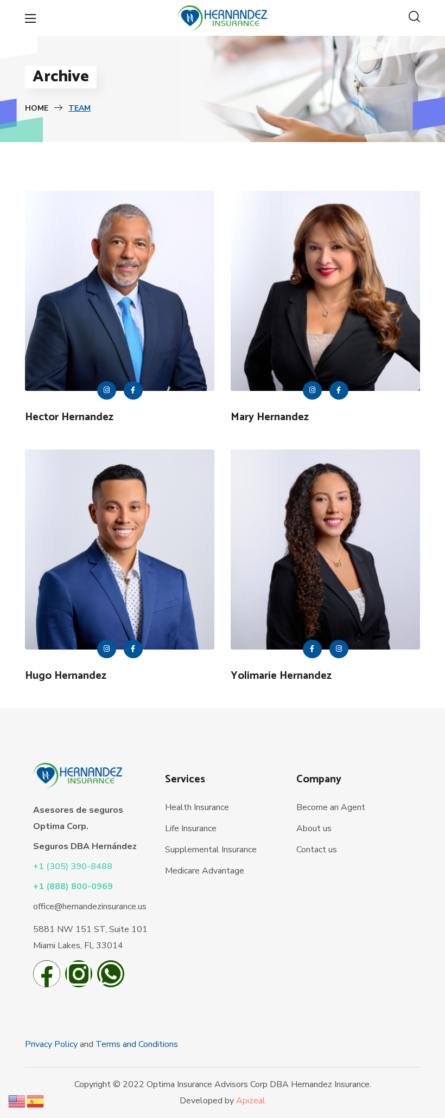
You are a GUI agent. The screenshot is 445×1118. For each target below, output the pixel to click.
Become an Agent (330, 807)
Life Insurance (191, 828)
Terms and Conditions (137, 1044)
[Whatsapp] (110, 976)
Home (36, 108)
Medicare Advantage (204, 871)
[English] (17, 1101)
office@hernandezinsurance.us (90, 907)
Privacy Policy (51, 1044)
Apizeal (250, 1101)
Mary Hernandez (270, 417)
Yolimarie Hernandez (281, 676)
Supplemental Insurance (211, 850)
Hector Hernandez (69, 417)
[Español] (36, 1101)
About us (314, 828)
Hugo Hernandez (65, 676)
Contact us (316, 850)
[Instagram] (78, 976)
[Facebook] (46, 976)
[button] (414, 18)
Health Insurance (197, 807)
